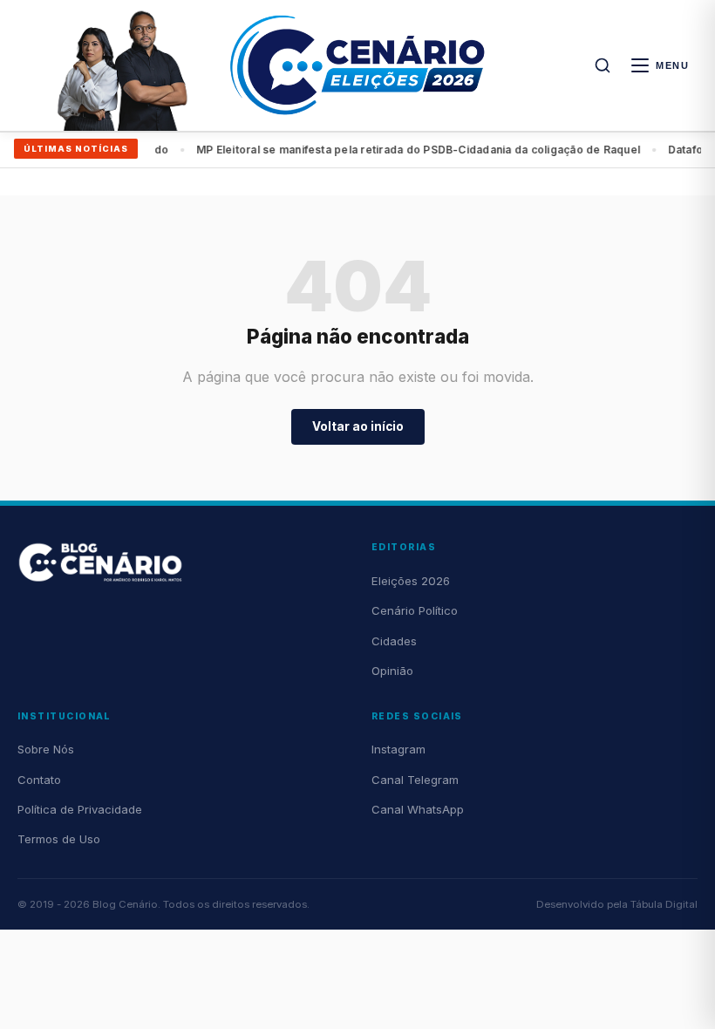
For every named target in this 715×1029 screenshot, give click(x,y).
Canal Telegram (415, 780)
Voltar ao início (358, 426)
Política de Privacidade (79, 809)
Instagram (398, 749)
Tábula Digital (664, 904)
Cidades (394, 641)
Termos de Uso (58, 839)
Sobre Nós (45, 749)
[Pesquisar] (602, 65)
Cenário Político (414, 610)
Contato (39, 780)
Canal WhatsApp (417, 809)
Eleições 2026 (410, 581)
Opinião (392, 671)
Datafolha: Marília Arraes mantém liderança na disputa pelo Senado (466, 149)
